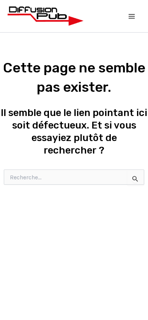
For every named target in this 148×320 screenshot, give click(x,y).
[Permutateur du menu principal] (132, 16)
